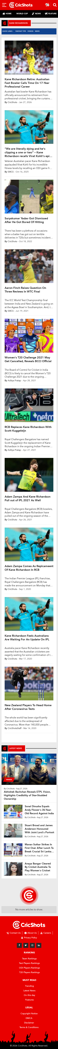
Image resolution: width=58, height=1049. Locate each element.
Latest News (29, 990)
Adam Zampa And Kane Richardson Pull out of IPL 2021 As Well (27, 498)
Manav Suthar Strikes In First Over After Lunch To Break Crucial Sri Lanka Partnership (39, 848)
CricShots (12, 102)
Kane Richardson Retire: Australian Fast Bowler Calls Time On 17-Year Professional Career (27, 82)
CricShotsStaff (14, 728)
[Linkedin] (38, 945)
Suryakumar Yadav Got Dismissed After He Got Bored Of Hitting (26, 220)
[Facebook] (19, 945)
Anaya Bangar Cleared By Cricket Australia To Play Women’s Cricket (38, 867)
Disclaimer (29, 1022)
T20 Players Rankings (29, 972)
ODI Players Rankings (29, 967)
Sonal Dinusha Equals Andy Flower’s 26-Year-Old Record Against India (39, 810)
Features (29, 999)
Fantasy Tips (20, 31)
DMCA (29, 1018)
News (37, 31)
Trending (29, 986)
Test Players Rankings (29, 963)
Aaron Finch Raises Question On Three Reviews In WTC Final (25, 289)
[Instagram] (32, 945)
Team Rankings (29, 958)
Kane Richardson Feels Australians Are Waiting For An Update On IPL (27, 637)
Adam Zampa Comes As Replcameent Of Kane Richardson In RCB (29, 568)
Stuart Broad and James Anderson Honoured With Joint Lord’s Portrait (39, 829)
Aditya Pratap (14, 380)
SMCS (11, 171)
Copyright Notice (29, 1013)
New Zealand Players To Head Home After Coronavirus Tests (28, 707)
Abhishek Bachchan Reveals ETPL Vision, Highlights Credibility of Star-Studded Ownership (27, 795)
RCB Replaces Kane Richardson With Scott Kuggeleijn (28, 429)
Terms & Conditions (29, 1027)
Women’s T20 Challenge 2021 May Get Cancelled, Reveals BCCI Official (28, 359)
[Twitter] (25, 945)
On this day (29, 995)
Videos (30, 31)
